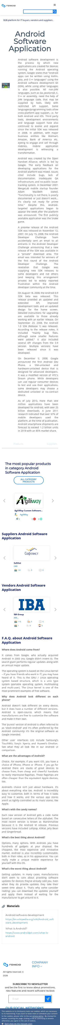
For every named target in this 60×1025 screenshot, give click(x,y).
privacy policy (37, 1016)
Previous (4, 501)
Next (53, 501)
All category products (28, 480)
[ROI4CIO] (9, 5)
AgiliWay (24, 514)
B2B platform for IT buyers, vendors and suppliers (28, 20)
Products (18, 443)
